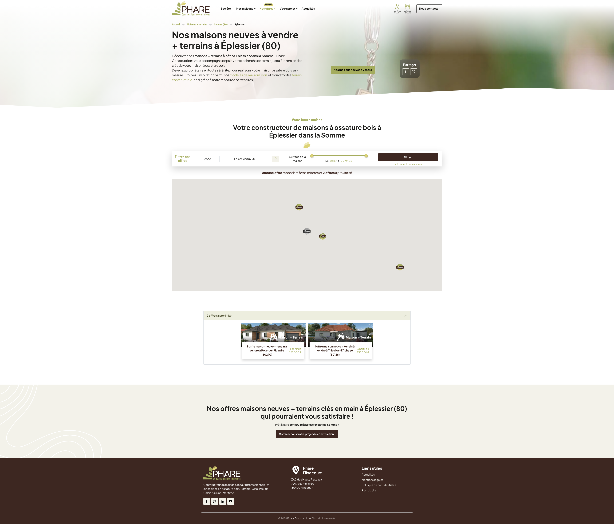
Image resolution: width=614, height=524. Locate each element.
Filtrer (407, 157)
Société (226, 8)
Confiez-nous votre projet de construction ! (307, 434)
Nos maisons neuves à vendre (353, 69)
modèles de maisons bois (249, 75)
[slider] (312, 156)
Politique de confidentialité (379, 485)
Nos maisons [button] (246, 7)
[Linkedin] (222, 501)
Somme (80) (221, 24)
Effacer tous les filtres (408, 164)
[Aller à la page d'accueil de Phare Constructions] (191, 8)
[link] (397, 9)
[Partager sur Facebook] (405, 71)
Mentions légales (372, 479)
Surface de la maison (297, 159)
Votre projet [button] (287, 8)
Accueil (176, 24)
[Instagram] (214, 501)
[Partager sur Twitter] (413, 71)
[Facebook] (206, 501)
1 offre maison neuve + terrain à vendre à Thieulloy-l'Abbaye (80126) (335, 350)
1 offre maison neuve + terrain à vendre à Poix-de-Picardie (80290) (267, 350)
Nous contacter (429, 8)
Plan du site (369, 490)
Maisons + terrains (197, 24)
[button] (400, 267)
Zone (207, 159)
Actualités (309, 7)
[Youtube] (230, 501)
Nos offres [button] (268, 7)
